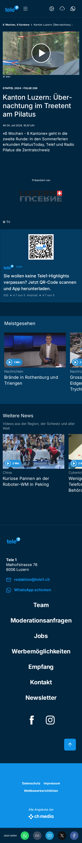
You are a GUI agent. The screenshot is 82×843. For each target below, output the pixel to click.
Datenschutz (31, 783)
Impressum (52, 783)
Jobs (41, 635)
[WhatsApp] (25, 835)
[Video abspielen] (41, 53)
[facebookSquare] (32, 720)
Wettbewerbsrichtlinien (41, 790)
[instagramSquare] (50, 720)
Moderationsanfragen (41, 620)
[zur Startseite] (12, 8)
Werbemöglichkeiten (41, 651)
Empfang (41, 666)
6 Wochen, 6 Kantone (16, 24)
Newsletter (41, 697)
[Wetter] (62, 8)
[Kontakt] (72, 8)
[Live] (51, 8)
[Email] (49, 835)
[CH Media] (41, 816)
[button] (37, 835)
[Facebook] (74, 835)
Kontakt (41, 682)
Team (41, 605)
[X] (62, 835)
